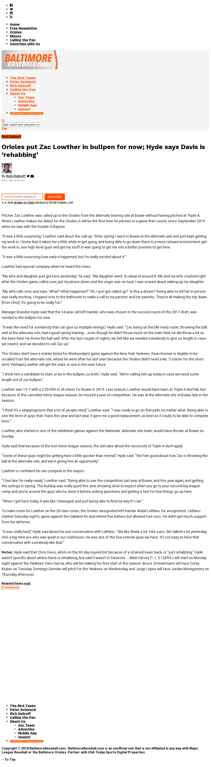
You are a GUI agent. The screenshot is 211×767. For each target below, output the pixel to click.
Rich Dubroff (16, 176)
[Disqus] (105, 640)
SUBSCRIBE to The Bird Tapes (26, 113)
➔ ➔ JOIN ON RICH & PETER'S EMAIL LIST (37, 202)
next (27, 583)
